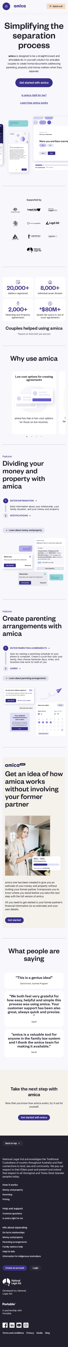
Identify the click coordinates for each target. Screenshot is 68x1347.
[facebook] (5, 1325)
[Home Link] (20, 6)
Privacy (30, 1333)
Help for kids (9, 1251)
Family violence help (13, 1246)
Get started (14, 920)
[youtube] (12, 1325)
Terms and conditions (13, 1333)
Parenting (7, 1194)
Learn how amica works (34, 102)
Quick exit (58, 6)
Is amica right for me (13, 1218)
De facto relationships (14, 1232)
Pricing (6, 1199)
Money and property (13, 1190)
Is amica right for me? (34, 95)
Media (40, 1333)
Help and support (13, 1208)
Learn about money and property (25, 530)
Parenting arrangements (15, 1242)
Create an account (14, 1268)
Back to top (11, 1143)
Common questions (12, 1213)
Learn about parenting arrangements (27, 678)
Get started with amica (34, 82)
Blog (47, 1333)
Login (35, 1268)
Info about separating (15, 1227)
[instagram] (25, 1325)
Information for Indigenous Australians (22, 1256)
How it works (10, 1184)
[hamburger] (6, 6)
